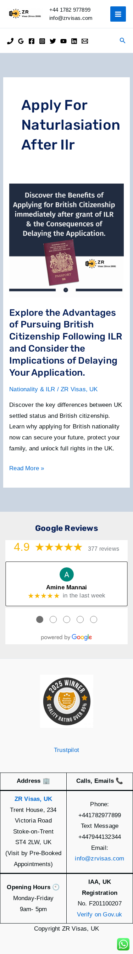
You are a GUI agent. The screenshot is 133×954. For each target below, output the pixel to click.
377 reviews (103, 549)
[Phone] (10, 41)
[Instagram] (42, 41)
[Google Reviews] (21, 41)
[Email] (85, 41)
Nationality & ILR (32, 389)
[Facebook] (31, 41)
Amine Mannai (66, 587)
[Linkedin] (74, 41)
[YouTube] (63, 41)
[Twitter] (53, 41)
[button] (123, 40)
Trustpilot (66, 750)
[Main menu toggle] (118, 14)
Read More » (26, 469)
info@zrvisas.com (99, 858)
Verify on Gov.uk (99, 914)
